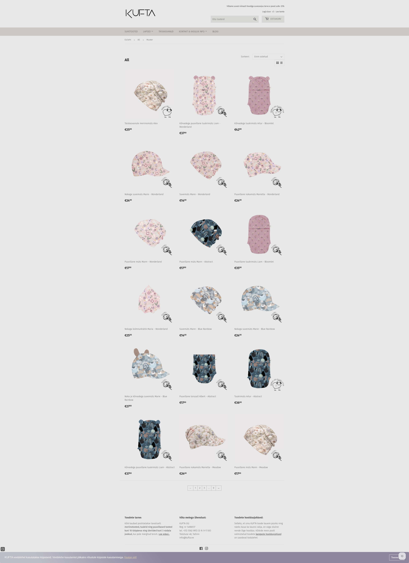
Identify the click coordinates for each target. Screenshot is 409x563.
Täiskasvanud (166, 31)
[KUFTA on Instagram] (206, 549)
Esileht (128, 40)
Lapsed (147, 31)
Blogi (215, 31)
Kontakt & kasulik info (192, 31)
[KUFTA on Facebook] (201, 549)
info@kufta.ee (186, 537)
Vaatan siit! (130, 557)
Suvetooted (131, 31)
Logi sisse (266, 12)
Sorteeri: (245, 56)
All (139, 40)
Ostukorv (275, 19)
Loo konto (280, 12)
